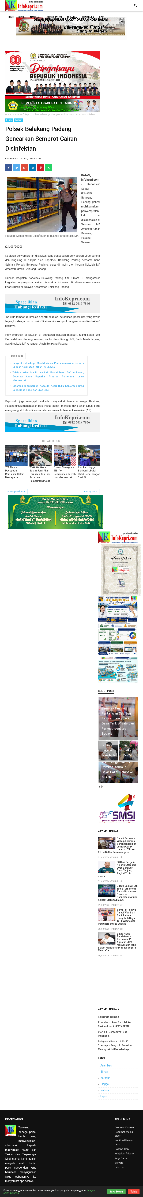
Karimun (105, 1078)
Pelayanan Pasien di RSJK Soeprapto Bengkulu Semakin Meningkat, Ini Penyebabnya (115, 1045)
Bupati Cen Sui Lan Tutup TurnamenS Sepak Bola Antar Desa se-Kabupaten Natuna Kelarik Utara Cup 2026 (118, 892)
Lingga (104, 1084)
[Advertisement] (118, 981)
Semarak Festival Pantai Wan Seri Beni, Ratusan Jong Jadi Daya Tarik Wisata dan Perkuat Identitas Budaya (117, 916)
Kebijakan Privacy (124, 1153)
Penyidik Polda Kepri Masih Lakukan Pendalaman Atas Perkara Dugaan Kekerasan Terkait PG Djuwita (48, 365)
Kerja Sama (121, 1158)
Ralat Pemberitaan (108, 1016)
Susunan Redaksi (124, 1127)
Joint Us (119, 1167)
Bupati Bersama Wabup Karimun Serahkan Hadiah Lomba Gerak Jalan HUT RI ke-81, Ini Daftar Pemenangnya (117, 845)
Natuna (104, 1090)
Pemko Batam (54, 17)
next (102, 787)
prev (99, 787)
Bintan (104, 1071)
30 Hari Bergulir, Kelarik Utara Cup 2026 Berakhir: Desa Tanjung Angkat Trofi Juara (117, 869)
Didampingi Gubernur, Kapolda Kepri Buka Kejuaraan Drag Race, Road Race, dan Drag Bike (48, 388)
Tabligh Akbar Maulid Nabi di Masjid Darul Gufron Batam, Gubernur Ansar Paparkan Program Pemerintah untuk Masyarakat (48, 376)
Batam (9, 120)
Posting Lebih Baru (16, 491)
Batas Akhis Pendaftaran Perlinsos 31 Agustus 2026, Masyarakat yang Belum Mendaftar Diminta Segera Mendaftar (117, 942)
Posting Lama (90, 491)
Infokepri (18, 120)
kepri (103, 1096)
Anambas (106, 1065)
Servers (119, 1162)
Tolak (134, 1191)
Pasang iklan (122, 1149)
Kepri (21, 17)
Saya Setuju (116, 1191)
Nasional (35, 17)
